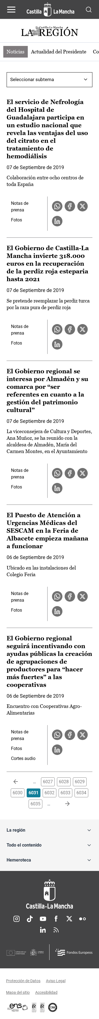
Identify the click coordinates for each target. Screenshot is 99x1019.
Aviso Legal (55, 981)
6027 (48, 781)
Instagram (16, 918)
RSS (56, 930)
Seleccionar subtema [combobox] (32, 79)
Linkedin (43, 930)
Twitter (69, 918)
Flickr (82, 918)
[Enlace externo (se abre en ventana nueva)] (42, 1007)
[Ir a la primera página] (20, 781)
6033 (65, 792)
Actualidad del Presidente (58, 52)
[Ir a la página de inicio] (50, 9)
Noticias (15, 52)
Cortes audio (23, 758)
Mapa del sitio (18, 992)
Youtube (43, 918)
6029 (80, 781)
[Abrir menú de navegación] (11, 9)
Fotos (16, 220)
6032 (49, 792)
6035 (35, 803)
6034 (81, 792)
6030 (18, 792)
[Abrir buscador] (89, 9)
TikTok (29, 918)
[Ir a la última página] (63, 804)
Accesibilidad (46, 992)
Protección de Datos (23, 981)
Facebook (56, 918)
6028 (64, 781)
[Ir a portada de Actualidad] (49, 32)
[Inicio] (49, 894)
